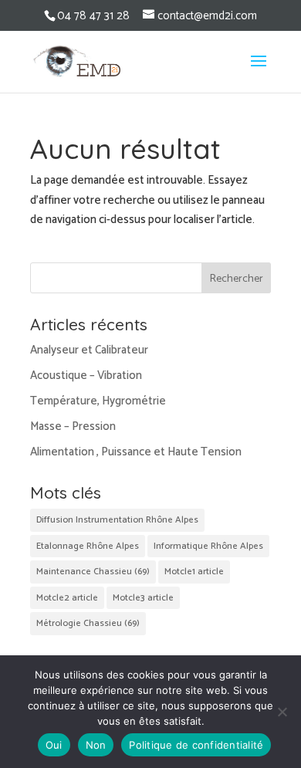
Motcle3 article (143, 597)
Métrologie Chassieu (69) (88, 623)
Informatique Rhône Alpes (208, 546)
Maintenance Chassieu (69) (93, 571)
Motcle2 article (67, 597)
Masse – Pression (73, 426)
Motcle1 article (194, 571)
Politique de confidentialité (196, 745)
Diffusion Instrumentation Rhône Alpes (117, 520)
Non (96, 745)
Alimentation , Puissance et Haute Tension (136, 452)
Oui (54, 745)
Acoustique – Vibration (86, 375)
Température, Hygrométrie (98, 401)
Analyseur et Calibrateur (89, 350)
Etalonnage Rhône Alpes (87, 546)
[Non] (281, 711)
